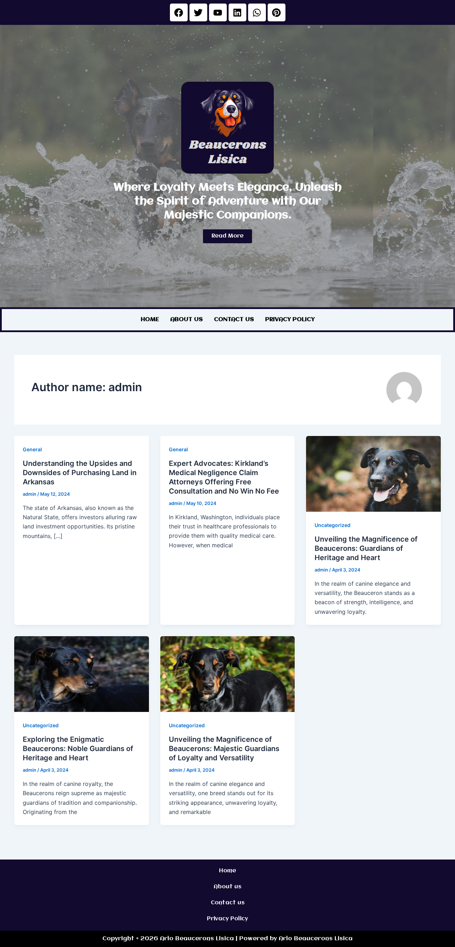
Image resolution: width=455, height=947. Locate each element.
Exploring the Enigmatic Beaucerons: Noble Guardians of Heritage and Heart (78, 748)
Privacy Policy (290, 319)
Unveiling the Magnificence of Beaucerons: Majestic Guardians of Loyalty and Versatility (224, 748)
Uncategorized (332, 525)
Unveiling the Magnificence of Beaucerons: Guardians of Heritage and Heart (366, 548)
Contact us (234, 319)
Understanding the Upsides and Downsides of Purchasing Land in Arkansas (79, 472)
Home (150, 319)
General (32, 449)
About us (186, 319)
